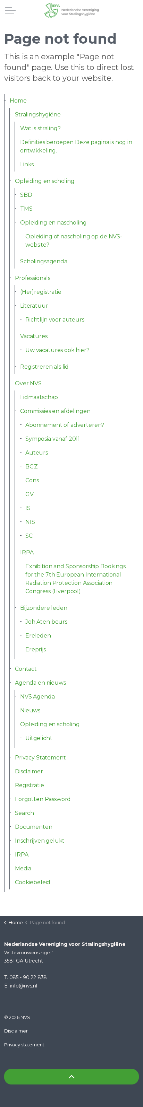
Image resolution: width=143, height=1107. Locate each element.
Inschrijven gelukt (40, 840)
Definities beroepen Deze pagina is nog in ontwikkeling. (76, 146)
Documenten (33, 827)
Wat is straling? (40, 128)
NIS (30, 522)
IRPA (26, 552)
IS (28, 508)
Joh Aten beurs (46, 621)
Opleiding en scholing (45, 181)
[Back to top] (71, 1076)
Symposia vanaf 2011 (52, 439)
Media (23, 868)
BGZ (31, 466)
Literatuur (34, 305)
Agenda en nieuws (40, 682)
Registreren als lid (44, 366)
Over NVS (28, 383)
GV (29, 494)
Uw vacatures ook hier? (57, 350)
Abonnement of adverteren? (64, 425)
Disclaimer (29, 771)
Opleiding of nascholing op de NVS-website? (73, 240)
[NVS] (71, 10)
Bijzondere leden (43, 608)
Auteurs (36, 452)
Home (18, 100)
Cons (32, 480)
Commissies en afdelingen (55, 411)
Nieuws (30, 710)
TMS (26, 208)
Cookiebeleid (32, 882)
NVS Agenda (37, 696)
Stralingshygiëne (38, 114)
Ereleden (38, 635)
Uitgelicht (38, 738)
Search (24, 813)
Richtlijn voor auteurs (54, 319)
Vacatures (34, 336)
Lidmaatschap (39, 397)
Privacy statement (24, 1044)
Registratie (29, 785)
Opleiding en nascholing (53, 222)
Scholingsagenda (43, 261)
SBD (26, 195)
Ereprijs (35, 649)
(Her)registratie (40, 292)
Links (27, 164)
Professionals (32, 278)
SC (29, 536)
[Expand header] (10, 10)
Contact (26, 669)
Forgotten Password (43, 799)
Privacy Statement (40, 757)
